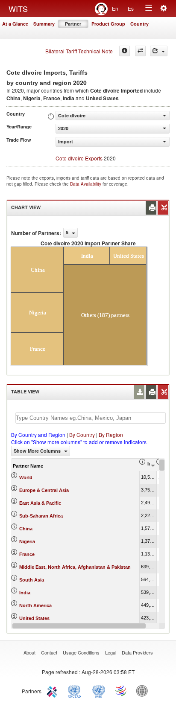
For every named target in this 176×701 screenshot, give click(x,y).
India (24, 592)
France (27, 554)
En (115, 8)
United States (34, 618)
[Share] (158, 51)
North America (35, 605)
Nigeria (27, 541)
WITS (18, 8)
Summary (44, 23)
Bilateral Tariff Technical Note (79, 51)
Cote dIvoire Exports (79, 158)
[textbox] (90, 418)
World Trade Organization (121, 690)
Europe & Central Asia (44, 490)
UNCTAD (76, 690)
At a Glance (15, 23)
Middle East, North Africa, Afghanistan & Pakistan (75, 567)
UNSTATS (98, 690)
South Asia (31, 579)
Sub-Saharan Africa (41, 515)
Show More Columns (38, 451)
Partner (73, 23)
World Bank (144, 690)
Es (131, 8)
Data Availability (86, 184)
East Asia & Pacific (40, 503)
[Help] (124, 51)
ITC (53, 690)
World (25, 477)
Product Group (108, 23)
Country (139, 23)
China (25, 528)
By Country (82, 434)
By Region (111, 434)
